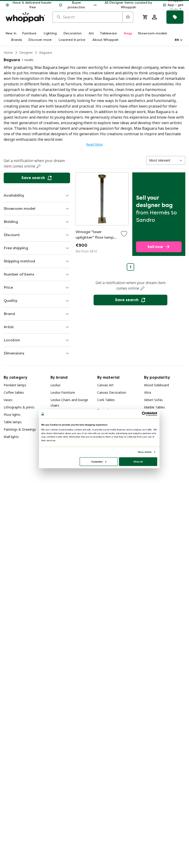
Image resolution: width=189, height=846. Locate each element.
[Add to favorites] (124, 233)
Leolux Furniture (62, 392)
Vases (8, 400)
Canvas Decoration (111, 392)
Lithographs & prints (19, 407)
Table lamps (13, 422)
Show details (144, 452)
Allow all (138, 461)
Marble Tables (154, 407)
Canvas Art (105, 385)
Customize (97, 461)
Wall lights (11, 437)
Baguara (45, 52)
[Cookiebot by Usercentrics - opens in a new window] (144, 414)
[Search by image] (127, 17)
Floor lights (12, 414)
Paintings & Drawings (20, 429)
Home (8, 52)
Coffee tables (14, 392)
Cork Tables (106, 400)
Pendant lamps (15, 385)
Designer (26, 52)
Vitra (147, 392)
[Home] (25, 17)
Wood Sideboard (156, 385)
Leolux (55, 385)
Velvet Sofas (153, 400)
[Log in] (154, 17)
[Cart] (145, 17)
